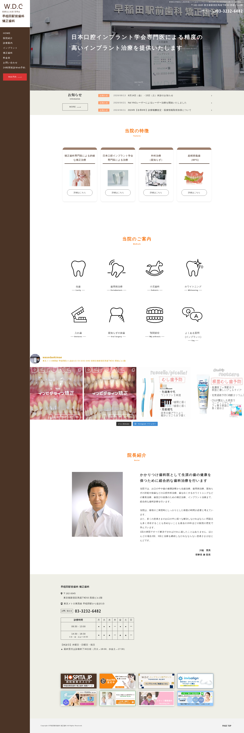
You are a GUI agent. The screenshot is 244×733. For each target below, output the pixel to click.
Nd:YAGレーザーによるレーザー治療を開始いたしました (143, 103)
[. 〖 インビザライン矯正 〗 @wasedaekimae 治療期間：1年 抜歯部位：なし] (110, 393)
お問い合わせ (10, 62)
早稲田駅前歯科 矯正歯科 (58, 725)
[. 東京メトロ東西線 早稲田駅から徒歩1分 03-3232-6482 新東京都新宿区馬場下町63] (164, 393)
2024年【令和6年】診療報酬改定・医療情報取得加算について (145, 110)
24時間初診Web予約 (14, 67)
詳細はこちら (80, 193)
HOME (6, 33)
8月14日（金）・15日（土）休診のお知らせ (136, 95)
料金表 (6, 58)
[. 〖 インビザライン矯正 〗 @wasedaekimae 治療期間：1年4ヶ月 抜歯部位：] (56, 393)
